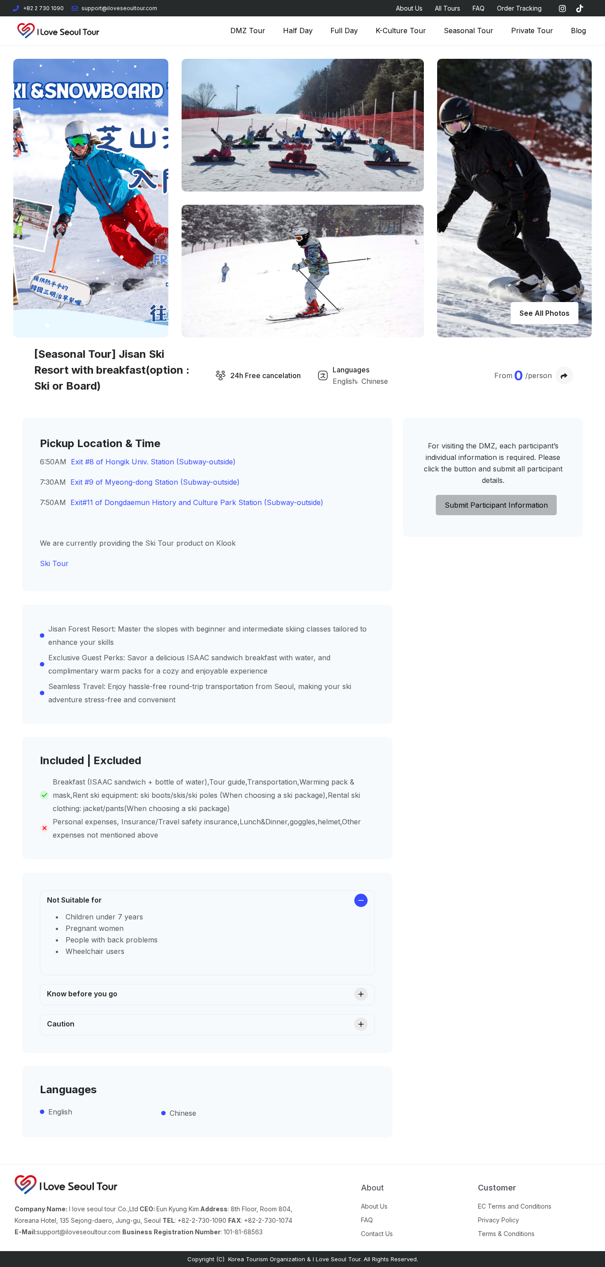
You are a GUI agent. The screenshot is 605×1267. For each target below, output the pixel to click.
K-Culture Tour (401, 30)
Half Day (298, 30)
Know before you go (82, 993)
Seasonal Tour (468, 30)
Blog (578, 30)
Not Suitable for (74, 900)
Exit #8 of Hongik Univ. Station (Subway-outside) (153, 461)
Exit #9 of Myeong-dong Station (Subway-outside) (156, 482)
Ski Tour (54, 563)
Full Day (344, 30)
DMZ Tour (247, 30)
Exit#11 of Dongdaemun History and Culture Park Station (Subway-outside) (198, 502)
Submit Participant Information (496, 505)
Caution (60, 1023)
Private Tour (532, 30)
